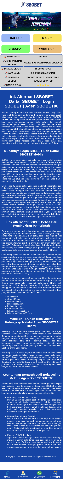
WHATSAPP (47, 48)
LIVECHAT (16, 48)
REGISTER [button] (23, 477)
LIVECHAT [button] (55, 477)
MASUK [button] (7, 477)
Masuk (47, 38)
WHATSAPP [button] (39, 477)
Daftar (16, 38)
